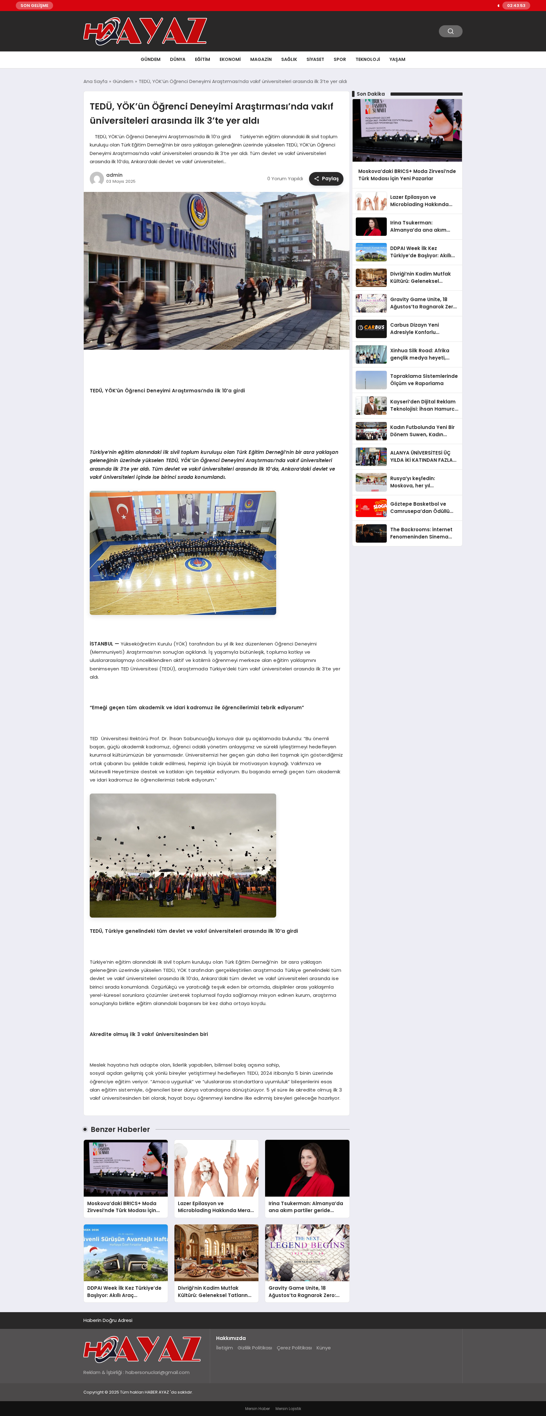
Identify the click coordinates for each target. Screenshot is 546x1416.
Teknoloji (367, 59)
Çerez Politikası (294, 1347)
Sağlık (289, 59)
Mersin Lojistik (288, 1408)
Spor (340, 59)
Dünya (177, 59)
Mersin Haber (257, 1408)
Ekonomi (230, 59)
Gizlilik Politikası (255, 1347)
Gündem (151, 59)
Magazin (261, 59)
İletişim (224, 1347)
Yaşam (397, 59)
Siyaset (315, 59)
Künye (324, 1347)
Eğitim (202, 59)
